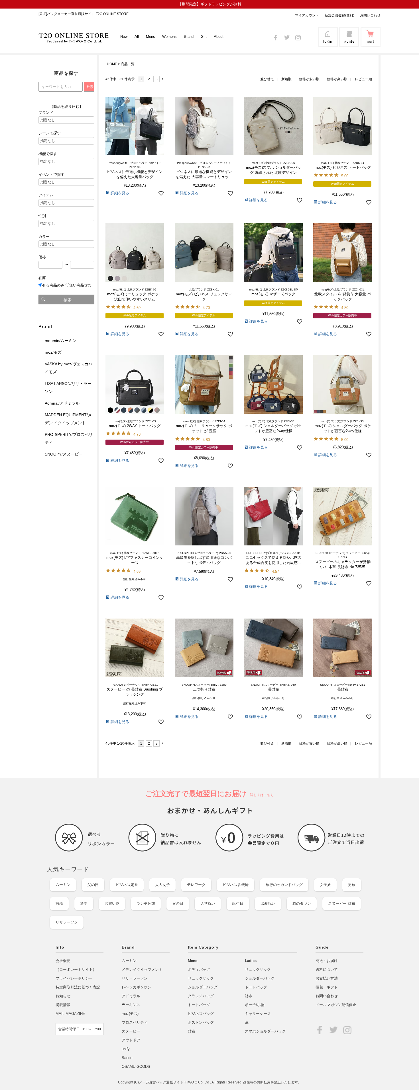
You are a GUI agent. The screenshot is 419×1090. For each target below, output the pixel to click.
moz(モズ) (130, 1013)
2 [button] (149, 79)
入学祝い (207, 903)
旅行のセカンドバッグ (284, 885)
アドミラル (131, 996)
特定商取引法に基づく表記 (78, 987)
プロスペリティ (135, 1022)
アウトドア (131, 1040)
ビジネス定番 (127, 885)
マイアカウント (307, 15)
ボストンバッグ (201, 1022)
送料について (327, 969)
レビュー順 (363, 79)
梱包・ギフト (327, 987)
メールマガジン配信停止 (336, 1005)
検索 (68, 300)
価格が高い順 (337, 79)
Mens (192, 961)
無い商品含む (80, 285)
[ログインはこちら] (328, 43)
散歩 (59, 903)
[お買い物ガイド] (349, 43)
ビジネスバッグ (201, 1013)
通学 (84, 903)
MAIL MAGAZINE (70, 1013)
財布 (191, 1031)
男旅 (351, 885)
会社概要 (63, 961)
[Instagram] (298, 36)
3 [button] (157, 79)
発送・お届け (327, 961)
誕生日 (237, 903)
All (137, 36)
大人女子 (162, 885)
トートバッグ (199, 1005)
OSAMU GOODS (136, 1066)
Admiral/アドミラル (62, 403)
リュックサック (201, 978)
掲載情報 (63, 1005)
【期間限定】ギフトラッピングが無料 (209, 4)
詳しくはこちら (260, 795)
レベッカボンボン (136, 987)
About (218, 36)
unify (126, 1049)
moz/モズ (53, 352)
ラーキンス (131, 1005)
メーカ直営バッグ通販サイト (161, 1082)
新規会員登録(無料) (339, 15)
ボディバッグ (199, 969)
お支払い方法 (327, 978)
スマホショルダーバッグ (265, 1031)
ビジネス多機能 (236, 885)
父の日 (93, 885)
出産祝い (268, 903)
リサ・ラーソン (135, 978)
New (123, 36)
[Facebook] (275, 36)
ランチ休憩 (146, 903)
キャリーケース (258, 1013)
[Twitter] (287, 36)
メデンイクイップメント (142, 969)
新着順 (286, 79)
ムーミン (63, 885)
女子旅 (325, 885)
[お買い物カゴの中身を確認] (371, 43)
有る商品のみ (53, 285)
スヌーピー (131, 1031)
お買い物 (112, 903)
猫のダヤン (301, 903)
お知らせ (63, 996)
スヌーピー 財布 (341, 903)
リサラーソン (67, 922)
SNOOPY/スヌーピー (64, 454)
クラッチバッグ (201, 996)
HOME (112, 64)
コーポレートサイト (76, 969)
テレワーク (196, 885)
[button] (164, 79)
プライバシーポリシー (74, 978)
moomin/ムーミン (60, 340)
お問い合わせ (370, 15)
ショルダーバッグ (202, 987)
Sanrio (127, 1058)
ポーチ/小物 (255, 1005)
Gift (204, 36)
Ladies (251, 961)
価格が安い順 (309, 79)
